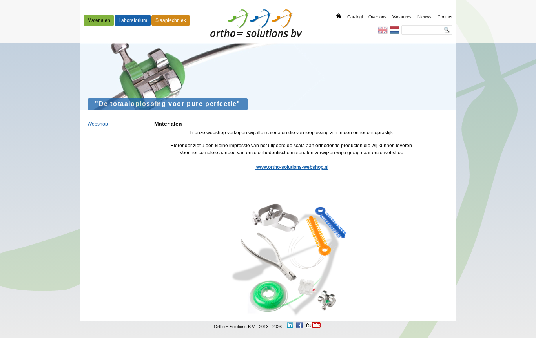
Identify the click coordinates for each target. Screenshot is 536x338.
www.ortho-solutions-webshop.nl (291, 167)
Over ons (377, 17)
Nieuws (424, 17)
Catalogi (355, 17)
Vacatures (402, 17)
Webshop (98, 124)
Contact (445, 17)
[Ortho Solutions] (256, 23)
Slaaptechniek (170, 20)
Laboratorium (133, 20)
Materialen (99, 20)
